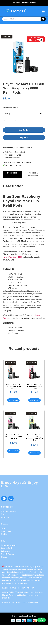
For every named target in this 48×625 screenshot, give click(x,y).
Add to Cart (24, 130)
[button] (43, 11)
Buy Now (24, 137)
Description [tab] (12, 173)
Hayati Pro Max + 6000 (12, 257)
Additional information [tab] (33, 174)
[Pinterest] (4, 498)
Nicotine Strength (10, 107)
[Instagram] (11, 498)
